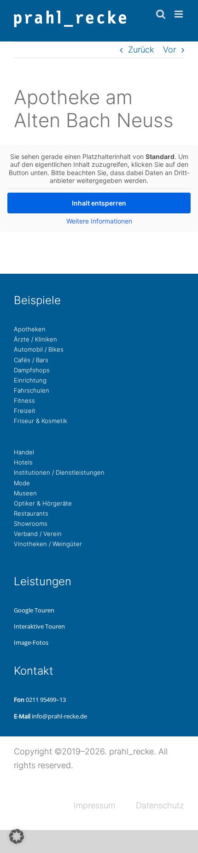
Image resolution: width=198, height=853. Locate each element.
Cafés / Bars (31, 360)
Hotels (23, 462)
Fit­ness (24, 400)
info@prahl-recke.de (59, 716)
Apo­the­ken (30, 329)
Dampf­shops (32, 370)
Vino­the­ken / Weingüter (48, 543)
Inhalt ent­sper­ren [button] (99, 203)
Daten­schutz (160, 805)
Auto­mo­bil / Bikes (39, 349)
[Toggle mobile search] (160, 14)
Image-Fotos (31, 642)
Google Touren (34, 610)
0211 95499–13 (46, 699)
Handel (24, 452)
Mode (22, 483)
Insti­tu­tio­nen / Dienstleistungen (59, 472)
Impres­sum (94, 805)
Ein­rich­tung (30, 380)
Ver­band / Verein (38, 533)
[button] (16, 836)
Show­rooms (30, 523)
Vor (169, 49)
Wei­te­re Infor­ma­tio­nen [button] (99, 221)
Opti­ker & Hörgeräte (43, 503)
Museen (25, 493)
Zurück (141, 49)
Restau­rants (31, 513)
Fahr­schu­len (31, 390)
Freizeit (24, 410)
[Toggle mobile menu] (179, 14)
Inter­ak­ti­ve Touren (39, 626)
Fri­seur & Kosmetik (40, 420)
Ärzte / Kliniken (35, 339)
